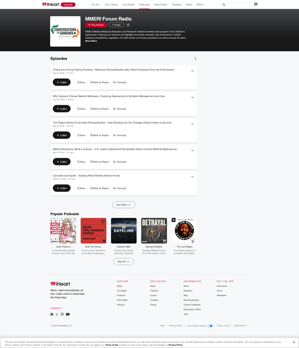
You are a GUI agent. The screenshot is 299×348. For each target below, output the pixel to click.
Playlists (176, 4)
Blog (186, 295)
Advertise (188, 290)
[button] (128, 25)
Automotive (222, 285)
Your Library (111, 4)
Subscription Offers (192, 309)
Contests (154, 299)
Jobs (186, 313)
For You (95, 4)
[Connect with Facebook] (51, 314)
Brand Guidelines (191, 299)
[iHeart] (50, 4)
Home (219, 290)
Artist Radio (160, 4)
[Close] (294, 342)
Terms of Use (223, 325)
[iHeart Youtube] (68, 314)
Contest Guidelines (192, 304)
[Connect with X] (57, 314)
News (189, 4)
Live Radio (129, 4)
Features (154, 290)
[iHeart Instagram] (62, 314)
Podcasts (144, 4)
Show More (91, 40)
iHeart (119, 285)
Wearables (221, 295)
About (186, 285)
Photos (153, 304)
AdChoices (239, 325)
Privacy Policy (175, 325)
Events (153, 295)
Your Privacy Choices (196, 325)
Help (162, 325)
